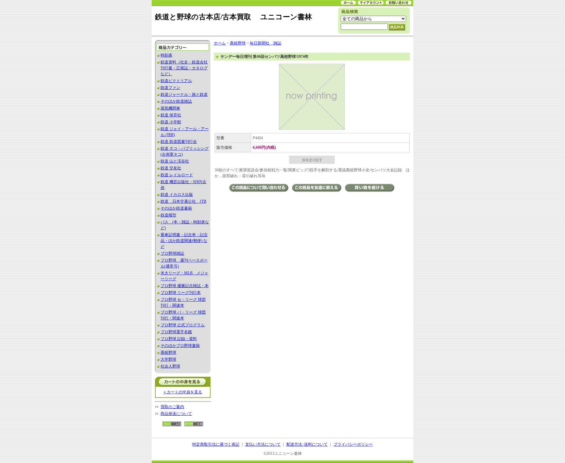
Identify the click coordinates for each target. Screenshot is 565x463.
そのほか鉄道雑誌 (176, 101)
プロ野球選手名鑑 (176, 332)
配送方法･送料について (307, 444)
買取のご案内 (172, 406)
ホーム (220, 43)
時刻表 (166, 55)
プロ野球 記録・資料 (179, 338)
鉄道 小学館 (171, 122)
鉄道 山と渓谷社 (175, 161)
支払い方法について (263, 444)
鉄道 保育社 (171, 115)
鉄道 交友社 (171, 168)
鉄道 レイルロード (177, 175)
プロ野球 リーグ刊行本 (181, 292)
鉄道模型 (168, 215)
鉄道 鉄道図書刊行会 (179, 141)
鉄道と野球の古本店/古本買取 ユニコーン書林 (233, 17)
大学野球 (168, 359)
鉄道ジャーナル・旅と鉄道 (184, 94)
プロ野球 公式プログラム (183, 325)
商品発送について (176, 413)
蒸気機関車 (170, 108)
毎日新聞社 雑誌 (265, 43)
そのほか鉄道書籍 (176, 208)
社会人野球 (170, 366)
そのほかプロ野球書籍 (180, 345)
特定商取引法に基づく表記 (215, 444)
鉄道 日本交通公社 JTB (183, 201)
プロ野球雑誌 (172, 253)
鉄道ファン (170, 87)
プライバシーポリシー (353, 444)
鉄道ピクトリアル (176, 80)
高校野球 (168, 352)
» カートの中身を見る (183, 392)
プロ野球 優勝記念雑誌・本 (185, 285)
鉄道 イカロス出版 (177, 194)
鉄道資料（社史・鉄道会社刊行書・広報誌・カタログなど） (184, 68)
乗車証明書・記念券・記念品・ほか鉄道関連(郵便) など (184, 240)
